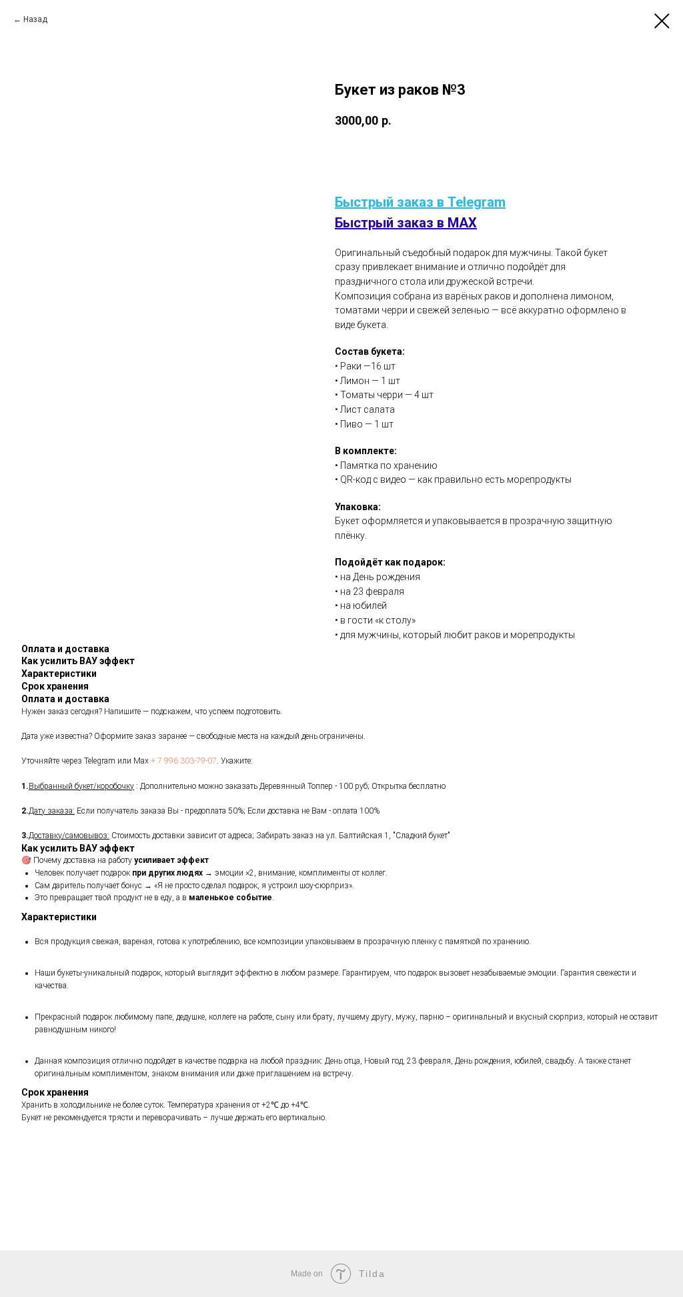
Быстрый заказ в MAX (406, 223)
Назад (35, 19)
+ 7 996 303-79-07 (184, 761)
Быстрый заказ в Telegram (420, 202)
